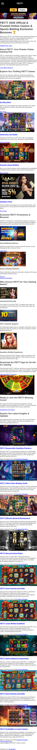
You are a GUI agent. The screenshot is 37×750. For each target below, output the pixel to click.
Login (13, 10)
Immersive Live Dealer (8, 134)
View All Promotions (6, 278)
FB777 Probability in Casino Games (14, 729)
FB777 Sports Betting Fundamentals (14, 658)
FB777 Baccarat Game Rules (11, 553)
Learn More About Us (6, 67)
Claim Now (3, 251)
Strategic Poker (6, 202)
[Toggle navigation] (2, 3)
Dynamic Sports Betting (9, 165)
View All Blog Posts (6, 741)
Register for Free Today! (7, 410)
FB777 (20, 3)
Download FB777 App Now (8, 374)
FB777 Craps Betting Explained (12, 623)
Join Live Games (5, 142)
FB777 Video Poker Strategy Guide (13, 483)
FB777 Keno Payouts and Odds (12, 588)
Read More (12, 749)
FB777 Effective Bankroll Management (15, 518)
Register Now (4, 45)
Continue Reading (22, 459)
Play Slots (3, 111)
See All (2, 276)
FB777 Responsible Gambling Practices (15, 448)
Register (22, 10)
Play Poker (3, 211)
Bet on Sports (4, 173)
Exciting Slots (5, 102)
